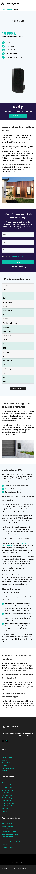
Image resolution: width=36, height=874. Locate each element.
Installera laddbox (7, 829)
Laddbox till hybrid (7, 837)
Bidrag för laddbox (7, 826)
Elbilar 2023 (5, 845)
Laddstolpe (5, 839)
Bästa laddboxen (7, 824)
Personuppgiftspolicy (8, 768)
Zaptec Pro (5, 811)
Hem (3, 755)
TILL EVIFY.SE (18, 115)
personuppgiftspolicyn (19, 257)
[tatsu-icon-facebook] (3, 741)
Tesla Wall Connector (8, 803)
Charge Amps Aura (7, 788)
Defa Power (5, 793)
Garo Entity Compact (8, 798)
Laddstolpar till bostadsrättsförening (13, 842)
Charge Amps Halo (7, 785)
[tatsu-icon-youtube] (6, 741)
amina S (4, 782)
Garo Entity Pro (6, 801)
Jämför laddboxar (7, 758)
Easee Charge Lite (7, 795)
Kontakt (4, 771)
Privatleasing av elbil (7, 847)
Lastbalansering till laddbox (10, 831)
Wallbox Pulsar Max (7, 806)
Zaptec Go (5, 809)
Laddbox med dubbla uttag (10, 834)
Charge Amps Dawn (7, 790)
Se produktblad (18, 388)
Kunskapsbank (6, 763)
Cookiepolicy (5, 765)
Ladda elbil (5, 760)
